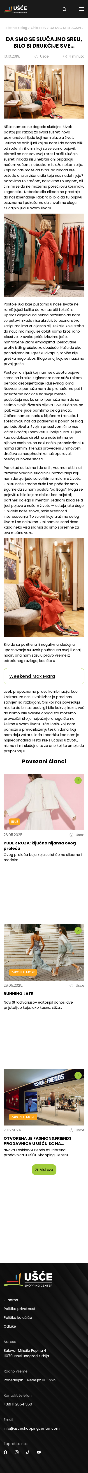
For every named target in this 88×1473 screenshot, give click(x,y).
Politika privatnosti (20, 1308)
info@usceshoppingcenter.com (32, 1428)
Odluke (10, 1326)
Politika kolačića (18, 1317)
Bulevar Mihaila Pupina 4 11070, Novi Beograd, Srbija (26, 1353)
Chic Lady (38, 27)
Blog (24, 27)
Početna (10, 27)
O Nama (11, 1300)
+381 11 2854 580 (18, 1404)
